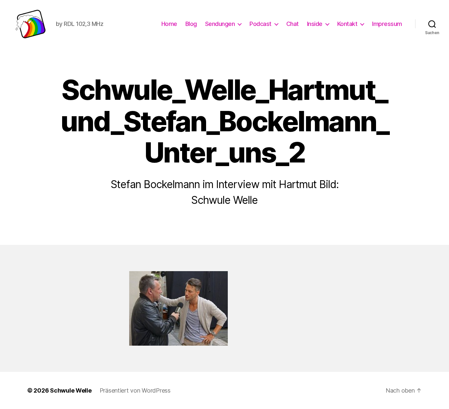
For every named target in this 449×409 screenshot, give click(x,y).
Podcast (260, 23)
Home (169, 23)
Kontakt (347, 23)
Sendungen (220, 23)
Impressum (387, 23)
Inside (314, 23)
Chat (292, 23)
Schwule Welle (71, 390)
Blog (191, 23)
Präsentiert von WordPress (135, 390)
